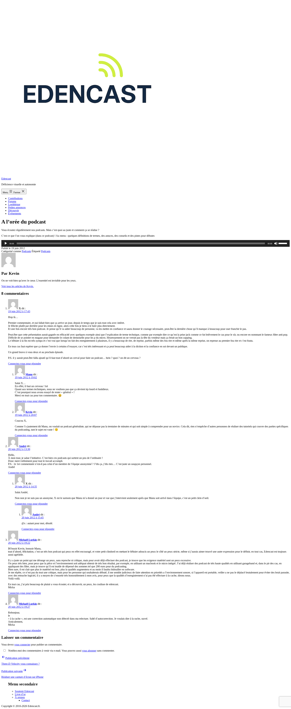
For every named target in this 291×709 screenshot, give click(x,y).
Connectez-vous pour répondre (24, 363)
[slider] (283, 243)
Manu (29, 374)
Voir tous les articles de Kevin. (17, 286)
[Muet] (276, 243)
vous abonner (89, 650)
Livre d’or (20, 694)
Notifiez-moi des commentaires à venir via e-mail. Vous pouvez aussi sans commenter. (61, 650)
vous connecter (22, 644)
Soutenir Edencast (24, 691)
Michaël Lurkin (28, 539)
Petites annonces (17, 207)
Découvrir (13, 210)
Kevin (29, 412)
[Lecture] (5, 243)
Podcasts (26, 251)
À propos (20, 697)
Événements (14, 213)
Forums (12, 201)
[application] (145, 243)
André (22, 446)
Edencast (6, 178)
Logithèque (14, 204)
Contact (26, 700)
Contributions (15, 198)
